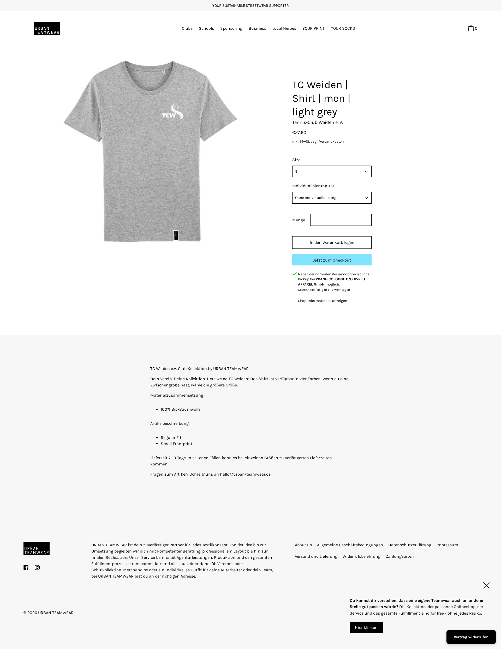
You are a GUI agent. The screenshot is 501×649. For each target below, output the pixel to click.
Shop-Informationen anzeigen (322, 301)
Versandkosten (331, 141)
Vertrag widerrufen (471, 637)
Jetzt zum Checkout (332, 260)
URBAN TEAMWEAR (56, 612)
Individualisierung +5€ (313, 185)
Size (296, 159)
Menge (298, 219)
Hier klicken (366, 627)
